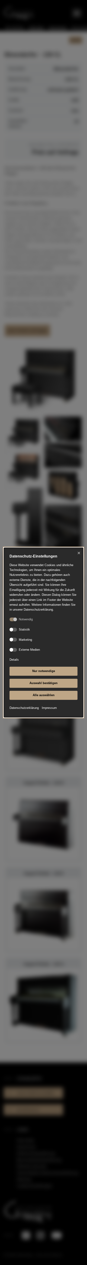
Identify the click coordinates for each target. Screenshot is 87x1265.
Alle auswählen (44, 695)
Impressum (49, 708)
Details (14, 659)
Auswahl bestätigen (43, 683)
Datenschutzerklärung (24, 708)
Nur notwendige (43, 671)
